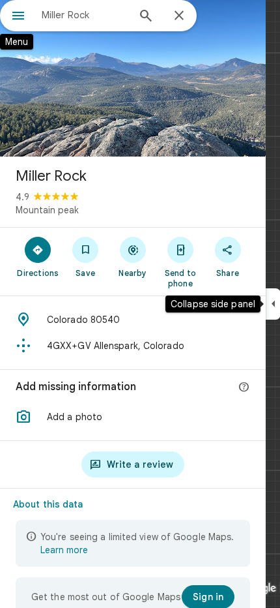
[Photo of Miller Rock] (133, 78)
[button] (133, 417)
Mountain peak (47, 210)
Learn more (64, 550)
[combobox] (85, 15)
